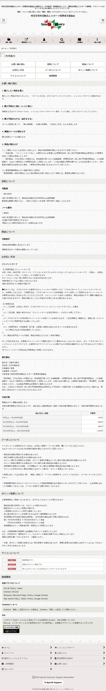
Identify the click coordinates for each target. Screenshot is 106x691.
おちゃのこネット (48, 689)
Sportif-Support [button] (54, 682)
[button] (3, 21)
